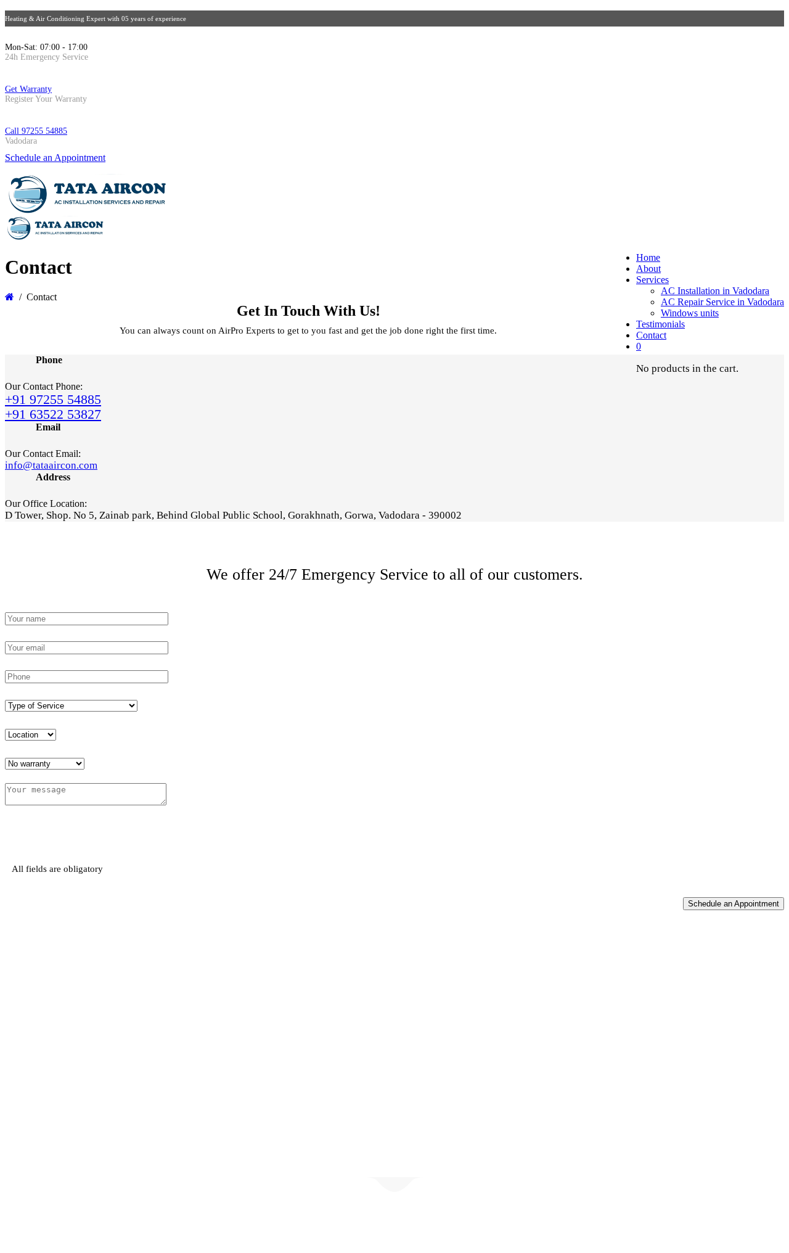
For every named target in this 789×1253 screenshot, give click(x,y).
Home (648, 257)
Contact (651, 335)
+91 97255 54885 (53, 399)
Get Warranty (28, 89)
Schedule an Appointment (55, 157)
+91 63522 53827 (53, 414)
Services (652, 279)
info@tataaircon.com (51, 465)
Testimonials (660, 324)
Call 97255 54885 (36, 131)
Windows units (690, 313)
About (648, 268)
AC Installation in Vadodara (715, 291)
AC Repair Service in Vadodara (722, 302)
